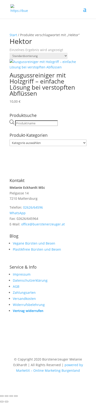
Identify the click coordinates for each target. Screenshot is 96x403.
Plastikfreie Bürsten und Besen (37, 249)
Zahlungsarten (24, 292)
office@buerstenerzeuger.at (43, 224)
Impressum (22, 274)
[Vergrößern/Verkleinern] (2, 396)
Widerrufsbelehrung (29, 304)
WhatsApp (18, 213)
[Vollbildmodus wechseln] (6, 396)
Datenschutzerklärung (30, 280)
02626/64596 (33, 207)
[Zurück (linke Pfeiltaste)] (2, 401)
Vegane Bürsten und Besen (34, 243)
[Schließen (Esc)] (16, 396)
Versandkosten (24, 298)
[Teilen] (11, 396)
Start (13, 35)
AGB (16, 286)
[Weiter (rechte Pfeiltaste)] (6, 401)
